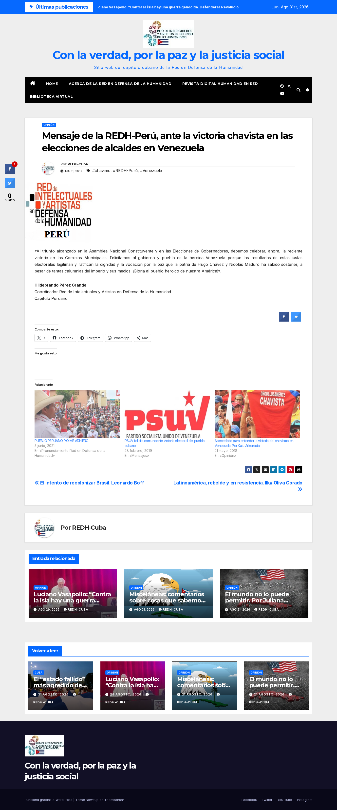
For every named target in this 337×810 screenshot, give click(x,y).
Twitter (267, 800)
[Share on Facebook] (284, 320)
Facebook (249, 800)
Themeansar (114, 800)
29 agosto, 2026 (126, 694)
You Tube (284, 800)
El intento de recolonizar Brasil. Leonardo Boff (91, 483)
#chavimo (101, 170)
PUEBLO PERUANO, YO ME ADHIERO (62, 441)
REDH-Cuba (78, 164)
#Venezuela (151, 170)
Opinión (49, 124)
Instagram (304, 800)
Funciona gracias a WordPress (49, 800)
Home (52, 83)
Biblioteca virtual (51, 96)
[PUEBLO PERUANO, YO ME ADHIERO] (77, 414)
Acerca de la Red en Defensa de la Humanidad (120, 83)
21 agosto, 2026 (197, 694)
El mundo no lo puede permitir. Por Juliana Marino (257, 600)
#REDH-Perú (125, 170)
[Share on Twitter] (296, 320)
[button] (298, 90)
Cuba (38, 672)
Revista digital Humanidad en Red (220, 83)
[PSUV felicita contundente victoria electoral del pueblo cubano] (167, 414)
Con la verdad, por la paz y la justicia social (169, 55)
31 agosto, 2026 (54, 694)
